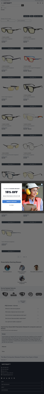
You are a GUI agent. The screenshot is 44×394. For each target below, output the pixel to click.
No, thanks (11, 205)
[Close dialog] (41, 184)
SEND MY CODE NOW (11, 201)
